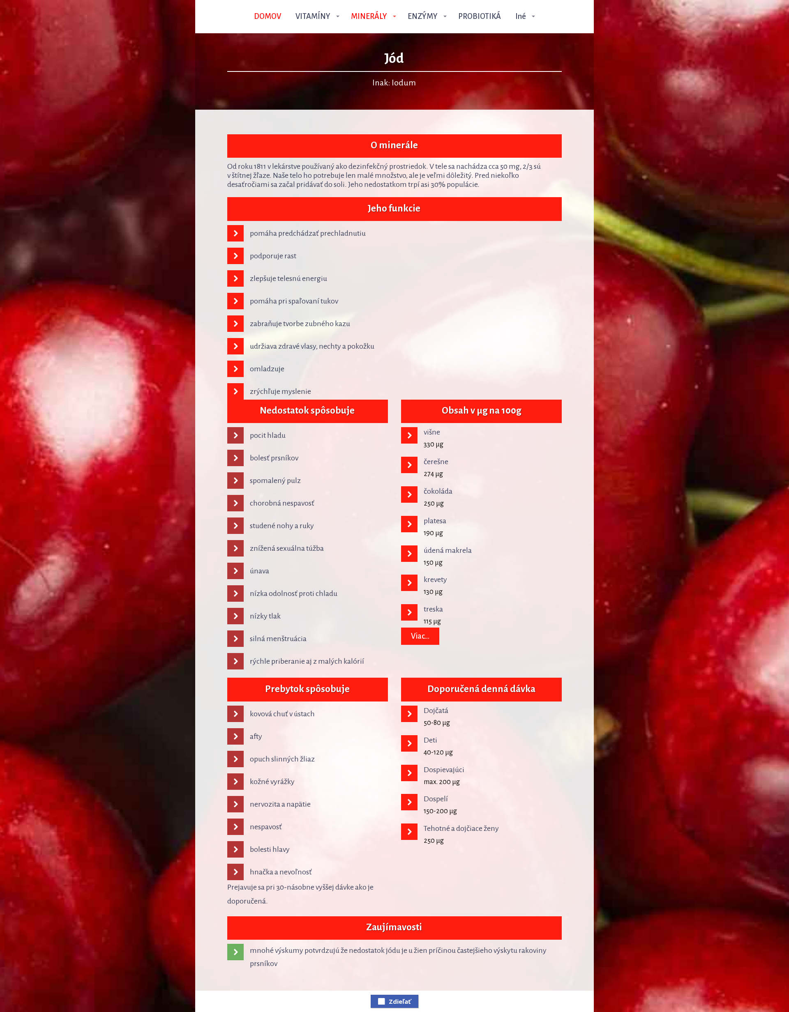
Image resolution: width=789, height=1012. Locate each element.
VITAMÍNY (312, 16)
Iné (520, 16)
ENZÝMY (423, 16)
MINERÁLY (369, 16)
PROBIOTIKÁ (479, 16)
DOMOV (267, 16)
